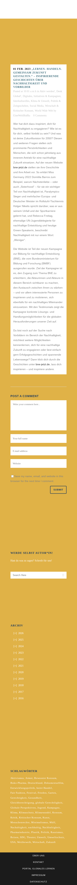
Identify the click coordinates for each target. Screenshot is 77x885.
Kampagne (53, 807)
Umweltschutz (55, 837)
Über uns (38, 855)
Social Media (37, 105)
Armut (29, 778)
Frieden (42, 792)
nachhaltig (34, 827)
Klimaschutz (26, 812)
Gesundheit (35, 797)
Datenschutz (38, 882)
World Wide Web (44, 110)
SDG (22, 837)
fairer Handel (44, 788)
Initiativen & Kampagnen (47, 96)
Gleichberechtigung (22, 802)
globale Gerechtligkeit (49, 802)
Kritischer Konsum (30, 817)
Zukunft (51, 842)
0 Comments (40, 115)
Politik (45, 832)
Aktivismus (17, 778)
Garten (52, 792)
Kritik (14, 817)
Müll (52, 822)
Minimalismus (39, 822)
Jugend (41, 807)
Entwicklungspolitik (22, 788)
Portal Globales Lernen (38, 869)
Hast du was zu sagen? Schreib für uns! (31, 560)
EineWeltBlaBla (21, 115)
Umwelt (41, 837)
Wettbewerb (24, 842)
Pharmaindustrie (20, 832)
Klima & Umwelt (40, 101)
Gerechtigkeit (18, 797)
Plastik (35, 832)
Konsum (57, 812)
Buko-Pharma (18, 782)
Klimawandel (43, 812)
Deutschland (35, 782)
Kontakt (38, 862)
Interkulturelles (21, 101)
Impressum (38, 875)
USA (13, 842)
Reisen (14, 837)
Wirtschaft (39, 842)
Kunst (46, 817)
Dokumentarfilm (53, 782)
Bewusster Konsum (45, 778)
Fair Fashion (17, 792)
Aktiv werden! (47, 91)
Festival (31, 792)
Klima (14, 812)
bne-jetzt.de (20, 167)
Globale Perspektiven (23, 807)
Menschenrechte (20, 822)
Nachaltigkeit (18, 827)
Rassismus (57, 832)
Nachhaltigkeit (51, 827)
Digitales (27, 96)
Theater (31, 837)
